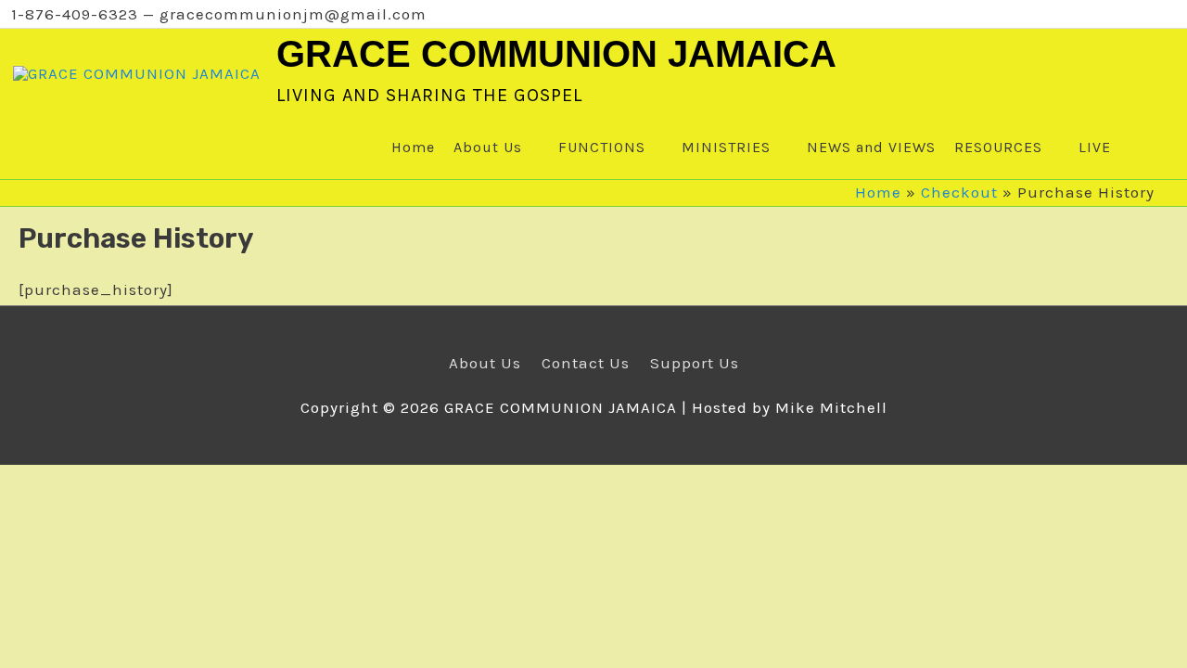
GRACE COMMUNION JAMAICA (556, 53)
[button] (1137, 147)
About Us (485, 362)
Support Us (694, 362)
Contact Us (586, 362)
